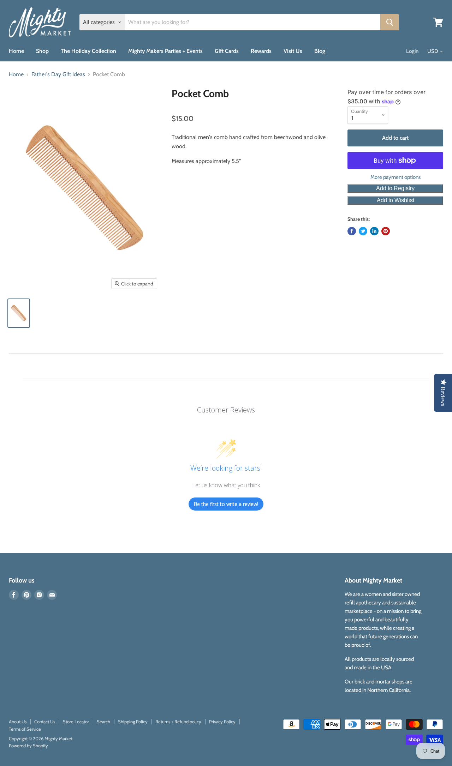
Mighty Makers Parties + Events (165, 51)
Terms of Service (25, 729)
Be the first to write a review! (226, 504)
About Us (17, 721)
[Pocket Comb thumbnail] (18, 313)
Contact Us (44, 721)
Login (412, 51)
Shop (42, 51)
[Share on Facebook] (351, 231)
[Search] (389, 22)
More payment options (395, 177)
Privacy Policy (222, 721)
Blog (319, 51)
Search (103, 721)
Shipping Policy (133, 721)
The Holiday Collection (88, 51)
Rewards (261, 51)
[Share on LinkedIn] (374, 231)
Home (16, 51)
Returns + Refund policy (178, 721)
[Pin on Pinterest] (385, 231)
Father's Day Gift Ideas (58, 74)
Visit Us (293, 51)
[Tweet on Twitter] (363, 231)
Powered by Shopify (28, 745)
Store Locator (76, 721)
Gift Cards (227, 51)
